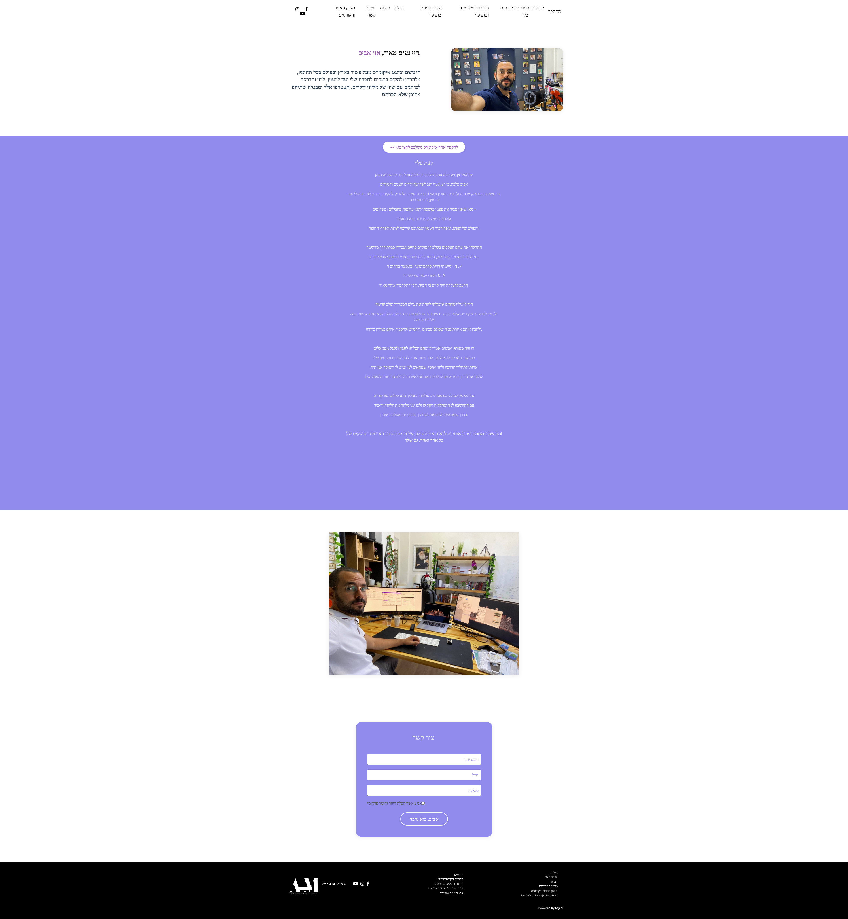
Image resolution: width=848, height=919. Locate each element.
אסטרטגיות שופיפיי (432, 11)
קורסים (537, 8)
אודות (385, 8)
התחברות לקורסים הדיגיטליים (539, 895)
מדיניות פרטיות (548, 886)
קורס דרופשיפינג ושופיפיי (474, 11)
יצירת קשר (370, 11)
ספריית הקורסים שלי (514, 11)
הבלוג (399, 8)
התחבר (554, 11)
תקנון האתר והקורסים (345, 11)
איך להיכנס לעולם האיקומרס (445, 888)
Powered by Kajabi (550, 908)
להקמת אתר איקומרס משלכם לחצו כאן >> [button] (424, 147)
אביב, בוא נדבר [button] (424, 819)
